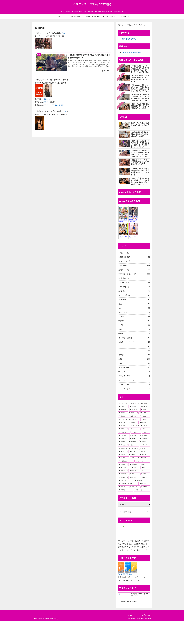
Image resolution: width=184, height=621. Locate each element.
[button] (148, 512)
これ (63, 33)
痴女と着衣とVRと (129, 39)
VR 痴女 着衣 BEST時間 (131, 52)
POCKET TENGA (125, 574)
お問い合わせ (146, 615)
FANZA (55, 105)
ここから (46, 99)
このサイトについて (134, 615)
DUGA (61, 105)
